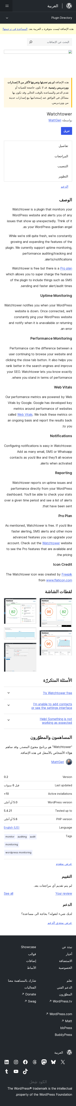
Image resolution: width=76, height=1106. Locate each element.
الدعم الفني (64, 987)
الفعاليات (30, 987)
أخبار (69, 954)
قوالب (32, 954)
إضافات (31, 961)
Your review (63, 893)
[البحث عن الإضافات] (31, 42)
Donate (28, 994)
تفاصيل (63, 146)
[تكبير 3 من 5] (31, 603)
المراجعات (61, 156)
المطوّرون (65, 994)
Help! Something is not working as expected (56, 721)
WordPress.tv (60, 1001)
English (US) (11, 827)
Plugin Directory (61, 17)
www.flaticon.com (59, 580)
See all (8, 893)
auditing (22, 836)
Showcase (28, 947)
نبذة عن (67, 947)
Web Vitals (25, 414)
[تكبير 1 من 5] (67, 603)
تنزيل (67, 130)
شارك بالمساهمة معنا (22, 981)
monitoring (11, 844)
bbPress (66, 1028)
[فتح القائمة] (6, 6)
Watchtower (51, 543)
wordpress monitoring (18, 852)
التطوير (63, 176)
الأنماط (31, 968)
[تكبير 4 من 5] (31, 632)
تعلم (69, 981)
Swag (30, 1001)
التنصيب (62, 166)
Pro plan (66, 268)
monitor (9, 836)
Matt (66, 1021)
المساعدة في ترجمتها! (15, 28)
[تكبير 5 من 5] (31, 648)
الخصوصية (65, 968)
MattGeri (55, 120)
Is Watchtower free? (57, 693)
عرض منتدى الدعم (60, 923)
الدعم (64, 186)
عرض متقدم (64, 864)
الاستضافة (65, 961)
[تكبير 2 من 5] (67, 635)
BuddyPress (63, 1035)
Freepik (67, 574)
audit (32, 836)
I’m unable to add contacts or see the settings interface (51, 706)
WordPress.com (59, 1014)
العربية (58, 1052)
